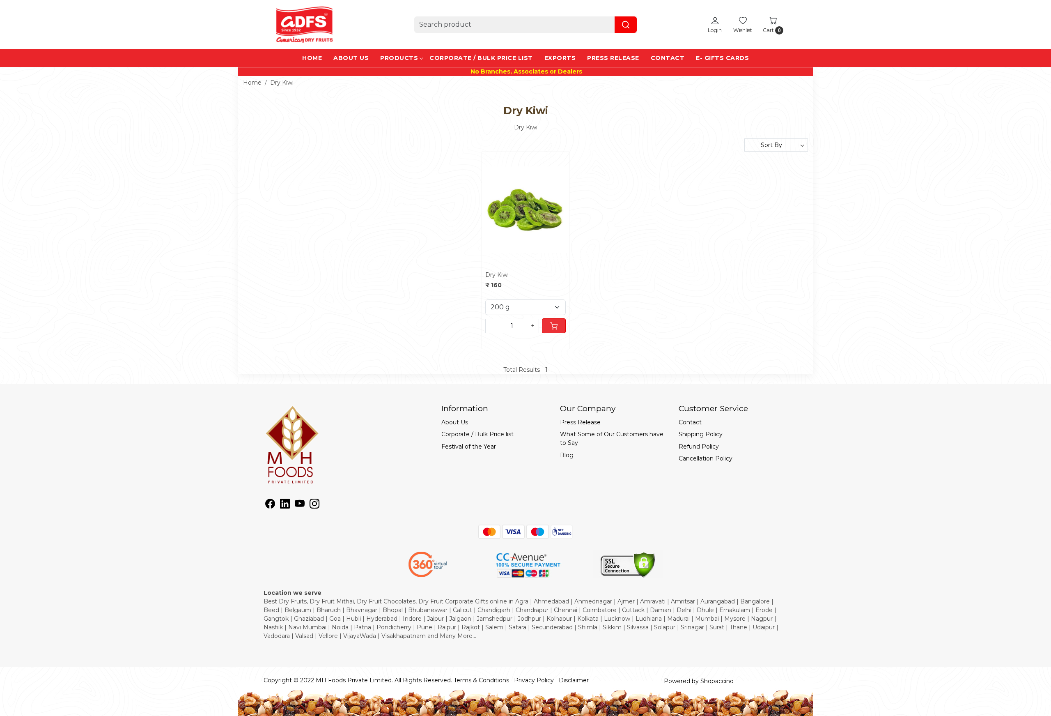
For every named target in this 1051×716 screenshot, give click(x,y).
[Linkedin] (284, 505)
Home (312, 58)
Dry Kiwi (497, 275)
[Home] (305, 24)
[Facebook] (270, 505)
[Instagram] (314, 505)
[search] (626, 24)
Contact (668, 58)
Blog (567, 455)
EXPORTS (560, 58)
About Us (351, 58)
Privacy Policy (534, 680)
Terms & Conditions (481, 680)
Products (399, 58)
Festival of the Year (468, 446)
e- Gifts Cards (722, 58)
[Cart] (554, 325)
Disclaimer (574, 680)
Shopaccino (717, 681)
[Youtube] (299, 505)
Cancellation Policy (705, 458)
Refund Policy (699, 446)
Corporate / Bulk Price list (481, 58)
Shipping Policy (701, 434)
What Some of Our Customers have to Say (611, 439)
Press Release (613, 58)
